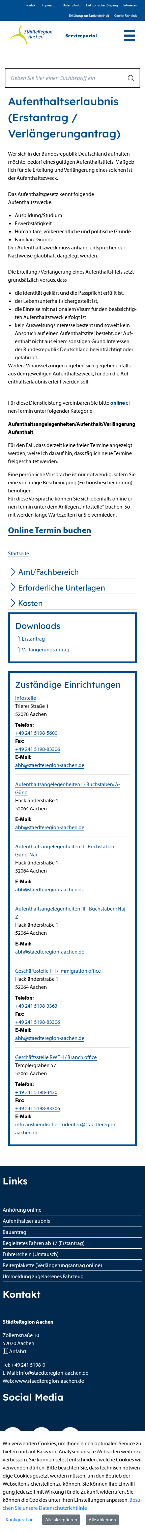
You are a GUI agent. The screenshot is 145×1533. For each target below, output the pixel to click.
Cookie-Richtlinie (125, 15)
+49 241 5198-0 (28, 1364)
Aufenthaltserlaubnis (26, 1220)
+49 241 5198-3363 (36, 1005)
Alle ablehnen (102, 1520)
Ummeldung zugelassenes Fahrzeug (43, 1276)
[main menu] (129, 36)
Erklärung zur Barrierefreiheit (89, 15)
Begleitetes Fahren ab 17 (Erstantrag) (44, 1243)
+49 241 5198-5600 (36, 732)
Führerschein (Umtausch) (31, 1254)
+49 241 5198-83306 (37, 748)
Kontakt (31, 5)
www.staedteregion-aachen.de (49, 1380)
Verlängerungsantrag (45, 649)
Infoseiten (130, 5)
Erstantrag (33, 638)
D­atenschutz (72, 5)
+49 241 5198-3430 (36, 1092)
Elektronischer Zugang (102, 5)
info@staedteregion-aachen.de (53, 1372)
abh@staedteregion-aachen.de (49, 765)
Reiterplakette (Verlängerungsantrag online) (52, 1265)
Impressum (49, 5)
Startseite (18, 553)
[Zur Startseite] (30, 36)
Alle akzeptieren (61, 1520)
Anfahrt (17, 1351)
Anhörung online (22, 1209)
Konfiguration (20, 1520)
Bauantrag (14, 1231)
